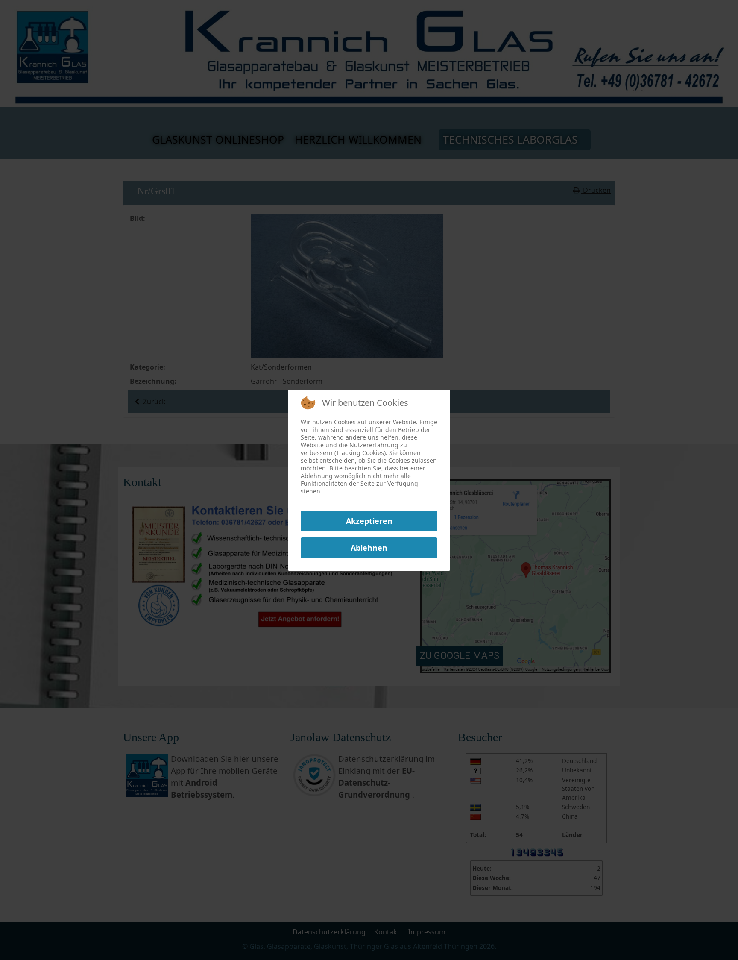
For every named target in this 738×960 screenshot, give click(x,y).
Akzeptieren (369, 521)
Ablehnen (369, 548)
